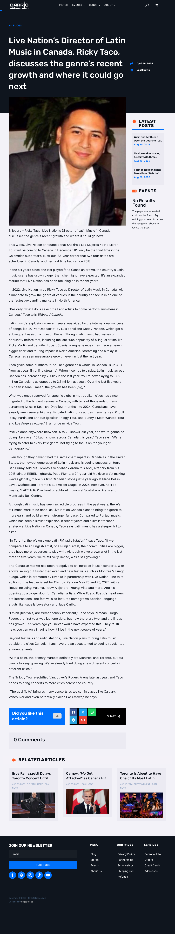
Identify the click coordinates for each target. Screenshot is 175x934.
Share (112, 716)
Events (95, 865)
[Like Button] (57, 716)
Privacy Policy (126, 854)
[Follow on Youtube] (48, 875)
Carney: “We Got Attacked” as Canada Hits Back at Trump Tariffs (87, 776)
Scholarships (125, 865)
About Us (96, 871)
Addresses (151, 871)
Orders (149, 859)
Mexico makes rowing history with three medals (147, 155)
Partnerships (125, 859)
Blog (93, 854)
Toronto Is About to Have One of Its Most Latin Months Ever (140, 776)
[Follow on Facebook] (12, 875)
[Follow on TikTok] (39, 875)
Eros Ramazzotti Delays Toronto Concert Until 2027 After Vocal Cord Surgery (31, 776)
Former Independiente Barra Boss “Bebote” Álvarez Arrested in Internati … (147, 171)
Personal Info (153, 854)
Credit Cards (152, 865)
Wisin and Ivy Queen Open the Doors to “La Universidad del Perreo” (147, 139)
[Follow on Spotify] (21, 875)
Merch (95, 859)
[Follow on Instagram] (30, 875)
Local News (143, 70)
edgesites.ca (27, 901)
